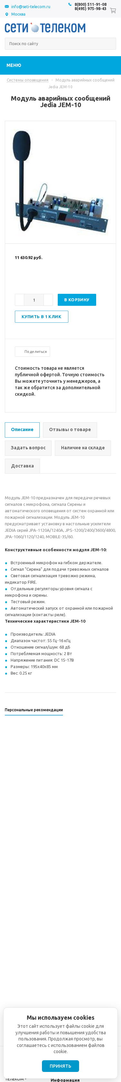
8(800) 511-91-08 (90, 4)
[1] (18, 278)
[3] (31, 278)
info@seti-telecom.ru (30, 7)
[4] (37, 278)
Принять (60, 1066)
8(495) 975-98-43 (90, 8)
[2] (24, 278)
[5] (44, 278)
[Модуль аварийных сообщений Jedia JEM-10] (60, 238)
